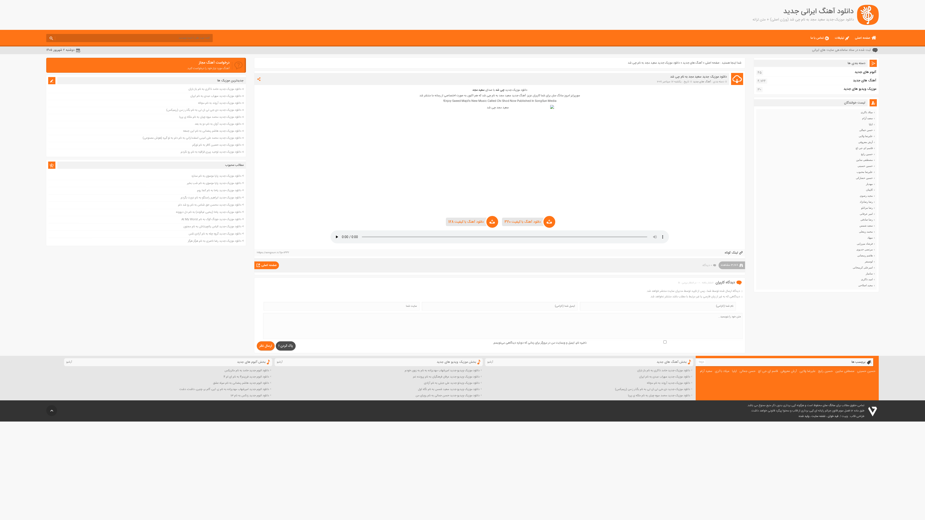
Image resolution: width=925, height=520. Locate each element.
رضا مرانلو (867, 207)
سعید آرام (867, 118)
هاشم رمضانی (865, 255)
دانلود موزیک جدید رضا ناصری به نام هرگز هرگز (214, 241)
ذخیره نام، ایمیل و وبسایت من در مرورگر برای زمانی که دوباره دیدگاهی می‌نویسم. (540, 342)
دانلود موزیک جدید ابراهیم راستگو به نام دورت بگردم (211, 197)
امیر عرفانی (866, 213)
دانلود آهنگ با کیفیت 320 (522, 222)
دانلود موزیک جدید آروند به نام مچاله (219, 103)
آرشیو (490, 362)
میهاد (870, 237)
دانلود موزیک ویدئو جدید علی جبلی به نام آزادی (452, 383)
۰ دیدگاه (707, 265)
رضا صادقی (866, 219)
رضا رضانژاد (866, 201)
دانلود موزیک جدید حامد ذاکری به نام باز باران (214, 89)
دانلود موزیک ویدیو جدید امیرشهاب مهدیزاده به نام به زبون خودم (442, 370)
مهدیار (869, 183)
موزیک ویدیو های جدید (860, 89)
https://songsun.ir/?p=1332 (273, 253)
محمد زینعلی (866, 231)
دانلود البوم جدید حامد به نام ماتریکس (247, 370)
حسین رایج (867, 154)
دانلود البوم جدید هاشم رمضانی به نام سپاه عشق (241, 383)
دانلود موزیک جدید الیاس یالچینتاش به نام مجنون (212, 226)
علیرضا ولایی (866, 136)
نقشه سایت (819, 416)
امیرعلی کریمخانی (863, 267)
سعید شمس (866, 225)
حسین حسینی (865, 165)
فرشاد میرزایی (865, 243)
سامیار (869, 273)
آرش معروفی (865, 142)
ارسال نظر (265, 346)
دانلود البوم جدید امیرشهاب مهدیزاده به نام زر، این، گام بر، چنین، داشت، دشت (224, 389)
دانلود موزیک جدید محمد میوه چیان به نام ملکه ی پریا (210, 117)
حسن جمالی (866, 130)
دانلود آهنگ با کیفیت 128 (466, 222)
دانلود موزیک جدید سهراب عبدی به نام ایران (215, 96)
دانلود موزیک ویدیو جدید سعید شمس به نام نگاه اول (449, 389)
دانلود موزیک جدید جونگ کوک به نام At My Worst (211, 219)
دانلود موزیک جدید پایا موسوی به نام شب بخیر (214, 183)
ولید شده (804, 416)
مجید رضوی (866, 195)
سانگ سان (829, 405)
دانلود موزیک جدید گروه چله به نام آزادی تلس (215, 233)
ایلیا (871, 124)
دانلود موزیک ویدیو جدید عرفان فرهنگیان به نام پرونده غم (446, 376)
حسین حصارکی (864, 177)
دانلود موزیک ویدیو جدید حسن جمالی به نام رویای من (448, 395)
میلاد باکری (867, 112)
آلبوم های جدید (865, 72)
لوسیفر (869, 261)
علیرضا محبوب (865, 171)
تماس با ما (817, 38)
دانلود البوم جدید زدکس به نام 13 (250, 395)
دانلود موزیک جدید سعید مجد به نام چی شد (698, 76)
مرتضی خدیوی (864, 249)
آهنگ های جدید (692, 62)
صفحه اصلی (862, 38)
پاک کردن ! (285, 346)
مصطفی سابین (864, 159)
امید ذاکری (867, 279)
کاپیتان (869, 189)
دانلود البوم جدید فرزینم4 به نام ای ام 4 (246, 376)
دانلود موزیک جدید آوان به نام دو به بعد (218, 124)
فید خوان (833, 416)
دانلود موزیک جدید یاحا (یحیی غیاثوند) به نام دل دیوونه (208, 212)
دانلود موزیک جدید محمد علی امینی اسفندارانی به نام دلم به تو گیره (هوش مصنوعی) (192, 138)
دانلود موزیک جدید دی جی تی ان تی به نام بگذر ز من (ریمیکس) (203, 110)
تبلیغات (839, 38)
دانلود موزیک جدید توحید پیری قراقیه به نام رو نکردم (211, 152)
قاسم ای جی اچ (864, 148)
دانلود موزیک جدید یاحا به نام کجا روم (219, 190)
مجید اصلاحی (865, 285)
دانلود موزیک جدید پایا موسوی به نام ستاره (216, 176)
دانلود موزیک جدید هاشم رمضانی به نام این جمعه (212, 131)
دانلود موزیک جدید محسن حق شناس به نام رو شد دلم (209, 204)
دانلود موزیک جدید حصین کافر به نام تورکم (216, 145)
